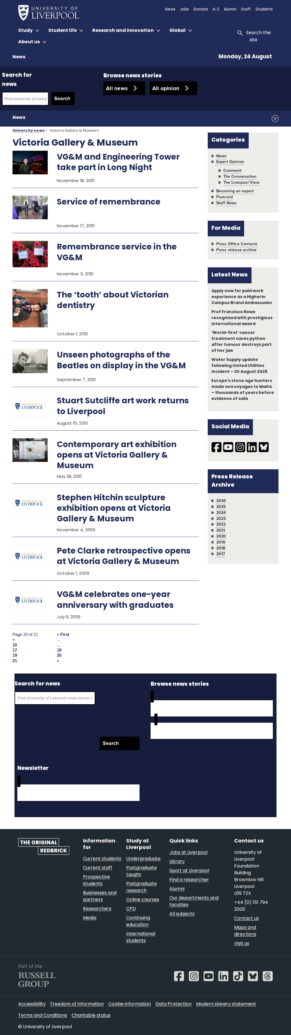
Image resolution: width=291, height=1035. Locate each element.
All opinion (166, 88)
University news (29, 131)
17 (15, 650)
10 (15, 645)
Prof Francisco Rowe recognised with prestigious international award (242, 318)
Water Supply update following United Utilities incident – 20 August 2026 (239, 366)
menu (275, 118)
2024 (221, 513)
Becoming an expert (235, 191)
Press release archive (236, 250)
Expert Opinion (230, 162)
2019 (221, 542)
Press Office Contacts (237, 244)
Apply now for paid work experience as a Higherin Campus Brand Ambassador (242, 297)
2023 (221, 519)
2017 (220, 554)
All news (117, 88)
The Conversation (240, 176)
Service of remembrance (109, 202)
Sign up (33, 792)
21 (15, 660)
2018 (220, 548)
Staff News (226, 203)
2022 (221, 524)
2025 (221, 507)
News (19, 57)
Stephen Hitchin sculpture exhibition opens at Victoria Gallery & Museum (114, 508)
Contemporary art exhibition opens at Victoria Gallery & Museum (116, 455)
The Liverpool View (241, 182)
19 (15, 655)
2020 (221, 536)
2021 (220, 530)
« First (63, 634)
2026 (221, 501)
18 (59, 650)
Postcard (224, 197)
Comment (232, 170)
